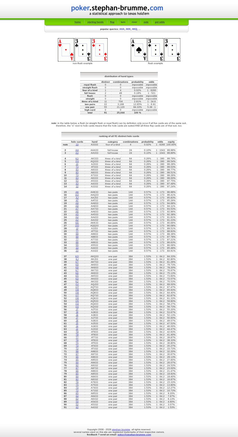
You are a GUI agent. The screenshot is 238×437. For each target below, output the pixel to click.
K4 (77, 278)
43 (77, 183)
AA (77, 150)
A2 (77, 220)
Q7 (77, 295)
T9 (77, 332)
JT (77, 309)
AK (77, 192)
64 (77, 396)
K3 (77, 158)
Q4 (77, 304)
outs (146, 22)
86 (77, 371)
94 (77, 362)
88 (77, 237)
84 (77, 376)
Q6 (77, 298)
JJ (77, 228)
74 (77, 387)
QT (77, 287)
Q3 (77, 161)
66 (77, 242)
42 (77, 407)
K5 (77, 276)
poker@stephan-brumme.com (134, 434)
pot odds (160, 22)
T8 (77, 334)
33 (77, 144)
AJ (77, 197)
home (78, 22)
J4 (77, 326)
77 (77, 239)
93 (77, 169)
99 (77, 234)
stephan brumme (121, 429)
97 (77, 354)
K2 (77, 281)
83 (77, 172)
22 (77, 250)
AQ (77, 195)
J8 (77, 315)
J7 (77, 318)
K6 (77, 273)
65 (77, 393)
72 (77, 390)
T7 (77, 337)
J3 (77, 164)
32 (77, 186)
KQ (77, 256)
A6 (77, 211)
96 (77, 357)
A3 (77, 153)
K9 (77, 264)
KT (77, 262)
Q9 (77, 290)
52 (77, 404)
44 (77, 248)
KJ (77, 259)
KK (77, 223)
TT (77, 231)
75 (77, 385)
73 (77, 175)
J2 (77, 329)
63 (77, 178)
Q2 (77, 306)
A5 (77, 214)
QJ (77, 284)
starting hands (95, 22)
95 (77, 359)
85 (77, 373)
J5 (77, 323)
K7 (77, 270)
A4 (77, 217)
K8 (77, 267)
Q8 (77, 292)
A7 (77, 209)
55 (77, 245)
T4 (77, 346)
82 (77, 379)
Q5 (77, 301)
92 (77, 365)
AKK (128, 29)
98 (77, 351)
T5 (77, 343)
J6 (77, 320)
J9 (77, 312)
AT (77, 200)
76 (77, 382)
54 (77, 401)
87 (77, 368)
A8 (77, 206)
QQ (77, 225)
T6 (77, 340)
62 (77, 399)
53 (77, 181)
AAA (121, 29)
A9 (77, 203)
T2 (77, 348)
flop (112, 22)
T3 (77, 167)
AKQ (134, 29)
